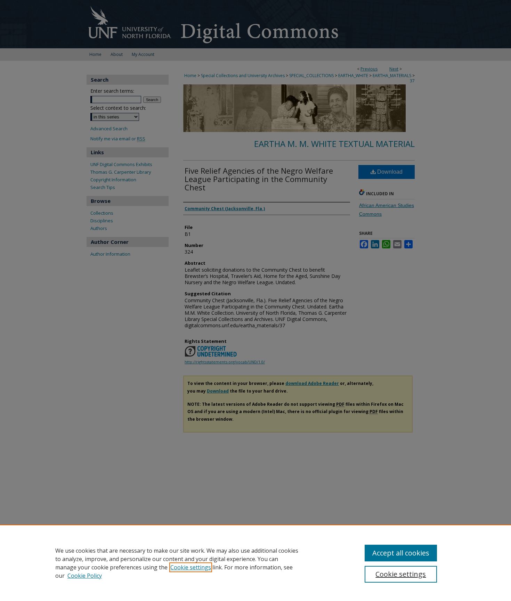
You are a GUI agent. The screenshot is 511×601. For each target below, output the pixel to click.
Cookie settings (190, 567)
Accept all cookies (400, 553)
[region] (255, 563)
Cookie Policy (84, 575)
